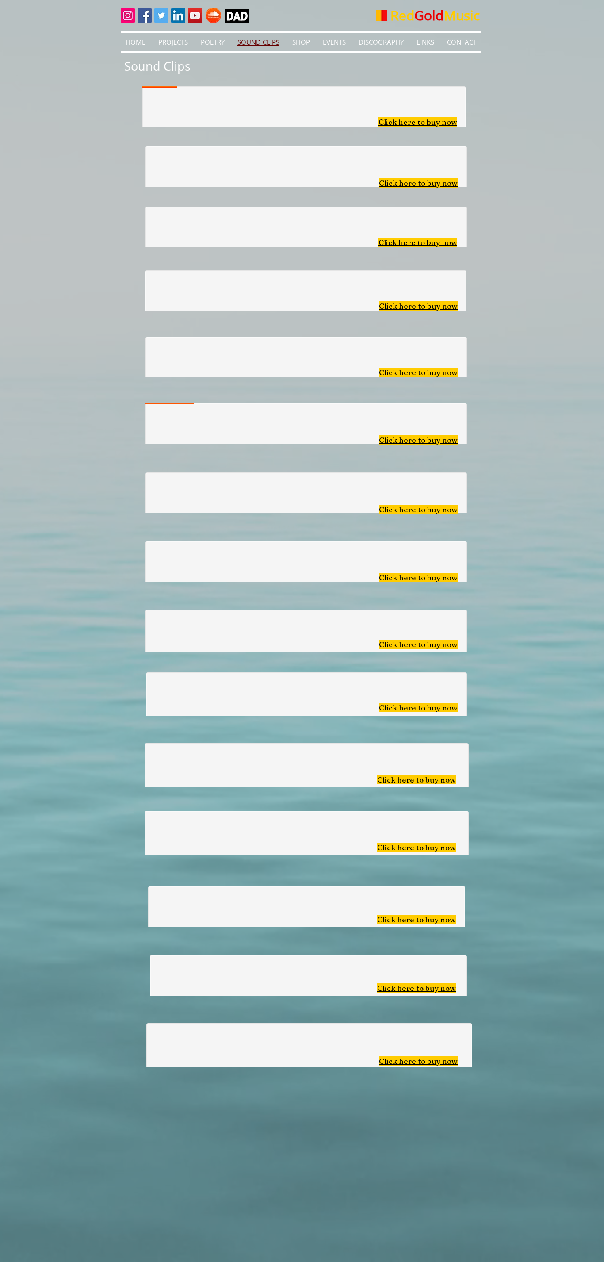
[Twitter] (161, 15)
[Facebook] (145, 15)
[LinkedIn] (178, 15)
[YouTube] (195, 15)
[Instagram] (128, 15)
